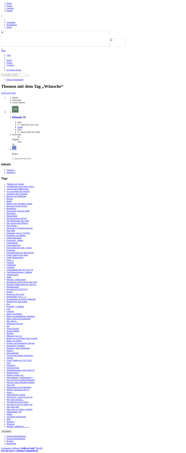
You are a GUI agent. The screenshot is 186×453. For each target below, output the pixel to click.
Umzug (10, 358)
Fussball (10, 262)
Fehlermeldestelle (14, 238)
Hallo (9, 277)
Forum (9, 63)
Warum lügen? (13, 372)
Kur (8, 304)
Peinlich (10, 333)
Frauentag (11, 250)
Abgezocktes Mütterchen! (18, 189)
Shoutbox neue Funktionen (18, 348)
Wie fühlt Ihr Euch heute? (18, 402)
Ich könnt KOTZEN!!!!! (17, 289)
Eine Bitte (11, 230)
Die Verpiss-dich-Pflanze (17, 223)
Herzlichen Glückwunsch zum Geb (22, 282)
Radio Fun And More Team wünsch (22, 338)
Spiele (20, 127)
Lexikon (10, 65)
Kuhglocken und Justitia (17, 301)
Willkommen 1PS (14, 412)
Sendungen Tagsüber (16, 346)
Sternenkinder (13, 353)
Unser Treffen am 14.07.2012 (19, 360)
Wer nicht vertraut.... (15, 399)
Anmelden (11, 22)
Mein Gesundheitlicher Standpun (21, 316)
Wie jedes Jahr (13, 407)
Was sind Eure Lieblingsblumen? (21, 380)
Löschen (10, 311)
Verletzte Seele (13, 368)
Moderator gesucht (15, 324)
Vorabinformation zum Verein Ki (21, 370)
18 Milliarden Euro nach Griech (20, 186)
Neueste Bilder (13, 331)
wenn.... (10, 392)
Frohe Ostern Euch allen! (17, 255)
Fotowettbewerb (14, 245)
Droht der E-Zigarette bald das (20, 228)
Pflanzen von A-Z (14, 336)
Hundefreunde (13, 287)
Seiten (9, 60)
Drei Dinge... (12, 226)
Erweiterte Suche (14, 70)
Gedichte (10, 267)
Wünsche (17, 117)
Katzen (10, 292)
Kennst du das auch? (15, 294)
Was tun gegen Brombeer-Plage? (21, 382)
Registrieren (12, 25)
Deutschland (12, 216)
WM (8, 419)
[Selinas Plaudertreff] (63, 46)
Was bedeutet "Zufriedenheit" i (20, 377)
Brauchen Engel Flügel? (17, 206)
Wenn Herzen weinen (16, 395)
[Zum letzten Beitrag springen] (14, 149)
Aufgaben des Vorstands (17, 194)
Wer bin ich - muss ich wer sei (19, 397)
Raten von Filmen (14, 341)
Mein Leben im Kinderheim (19, 319)
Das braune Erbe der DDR (18, 211)
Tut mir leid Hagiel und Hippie (20, 355)
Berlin (9, 201)
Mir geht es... (12, 321)
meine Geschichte (14, 314)
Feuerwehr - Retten (15, 240)
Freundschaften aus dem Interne (20, 252)
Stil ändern (6, 431)
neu (8, 326)
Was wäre (11, 385)
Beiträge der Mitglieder (16, 196)
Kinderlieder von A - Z (16, 297)
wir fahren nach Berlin (16, 417)
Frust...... (10, 260)
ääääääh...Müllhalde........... (18, 426)
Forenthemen (12, 243)
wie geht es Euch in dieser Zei (19, 404)
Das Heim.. (11, 213)
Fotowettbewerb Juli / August (19, 248)
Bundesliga (11, 208)
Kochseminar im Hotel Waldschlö (21, 299)
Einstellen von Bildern (16, 235)
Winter (9, 414)
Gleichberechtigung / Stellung (19, 272)
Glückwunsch (13, 275)
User (9, 363)
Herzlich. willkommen (16, 279)
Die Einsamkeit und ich (17, 218)
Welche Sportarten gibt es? (18, 390)
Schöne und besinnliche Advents (21, 343)
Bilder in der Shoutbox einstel (19, 203)
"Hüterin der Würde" (16, 184)
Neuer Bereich (13, 328)
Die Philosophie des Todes (18, 221)
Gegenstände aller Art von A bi (20, 270)
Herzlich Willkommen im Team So (21, 284)
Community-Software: (21, 448)
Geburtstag (11, 265)
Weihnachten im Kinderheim (19, 387)
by (19, 450)
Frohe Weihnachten (15, 257)
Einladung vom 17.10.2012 (18, 233)
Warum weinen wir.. (15, 375)
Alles (9, 55)
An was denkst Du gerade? (18, 191)
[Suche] (28, 75)
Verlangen (11, 365)
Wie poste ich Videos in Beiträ (20, 409)
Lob (8, 309)
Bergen (10, 199)
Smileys (10, 350)
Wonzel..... (11, 421)
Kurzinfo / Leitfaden (15, 306)
